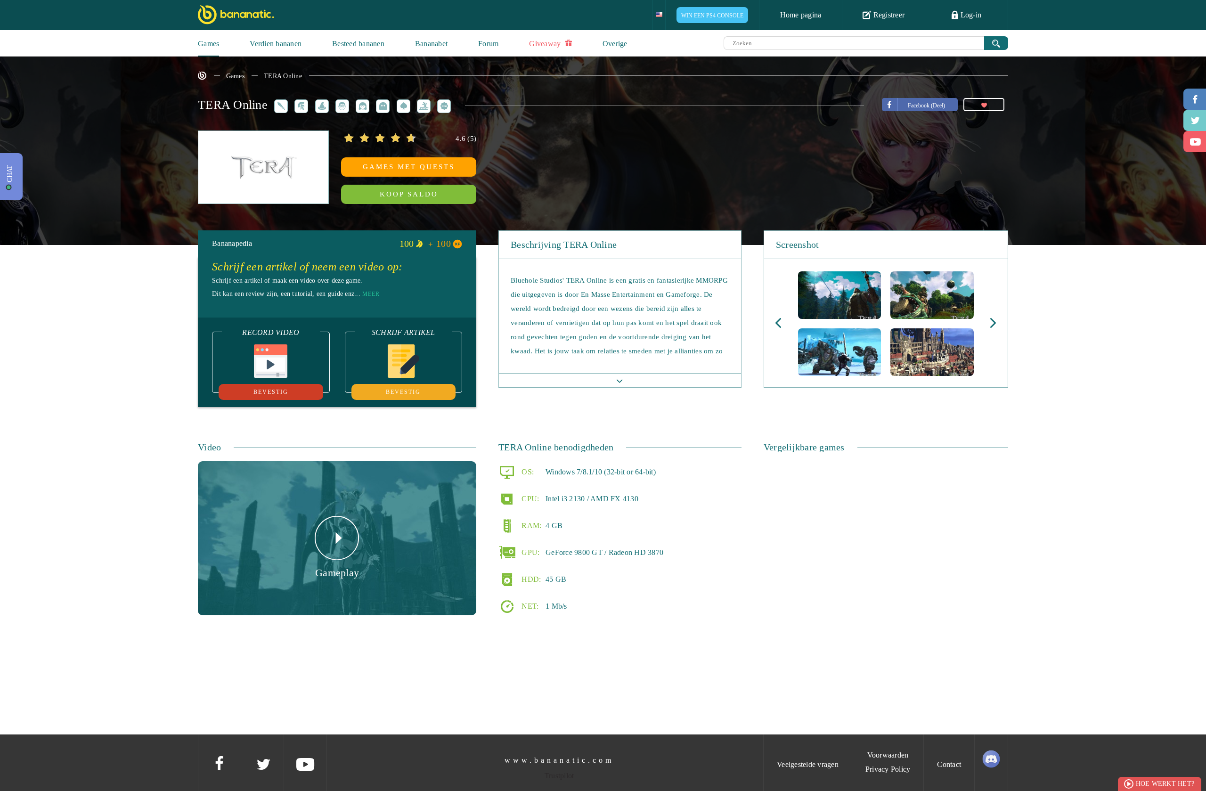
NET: (529, 606)
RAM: (530, 525)
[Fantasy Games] (320, 105)
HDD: (530, 579)
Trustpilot (559, 776)
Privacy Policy (888, 769)
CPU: (529, 498)
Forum (488, 44)
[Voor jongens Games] (340, 105)
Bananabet (431, 44)
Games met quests (409, 167)
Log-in (969, 15)
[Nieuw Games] (442, 105)
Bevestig (270, 392)
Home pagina (801, 15)
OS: (527, 471)
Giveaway (545, 44)
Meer (371, 294)
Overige (615, 44)
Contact (949, 764)
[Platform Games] (422, 105)
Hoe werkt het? (1165, 783)
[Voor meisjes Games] (360, 105)
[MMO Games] (299, 105)
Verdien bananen (276, 44)
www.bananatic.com (559, 760)
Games (208, 44)
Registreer (887, 15)
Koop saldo (409, 194)
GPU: (529, 552)
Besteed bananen (358, 44)
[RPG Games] (279, 105)
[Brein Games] (401, 105)
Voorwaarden (888, 755)
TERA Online (283, 76)
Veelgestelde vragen (808, 764)
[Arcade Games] (381, 105)
